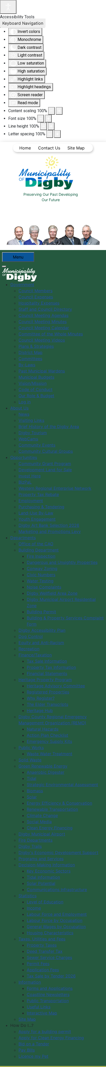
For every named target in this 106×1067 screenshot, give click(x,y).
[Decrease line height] (43, 126)
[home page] (47, 172)
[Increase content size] (59, 111)
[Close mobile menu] (4, 266)
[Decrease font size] (40, 118)
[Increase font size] (48, 118)
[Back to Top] (97, 1057)
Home (25, 147)
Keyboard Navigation (22, 23)
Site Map (76, 147)
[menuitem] (22, 284)
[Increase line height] (51, 126)
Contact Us (49, 147)
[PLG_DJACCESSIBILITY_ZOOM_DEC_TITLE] (51, 111)
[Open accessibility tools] (8, 7)
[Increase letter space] (57, 134)
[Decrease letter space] (49, 134)
